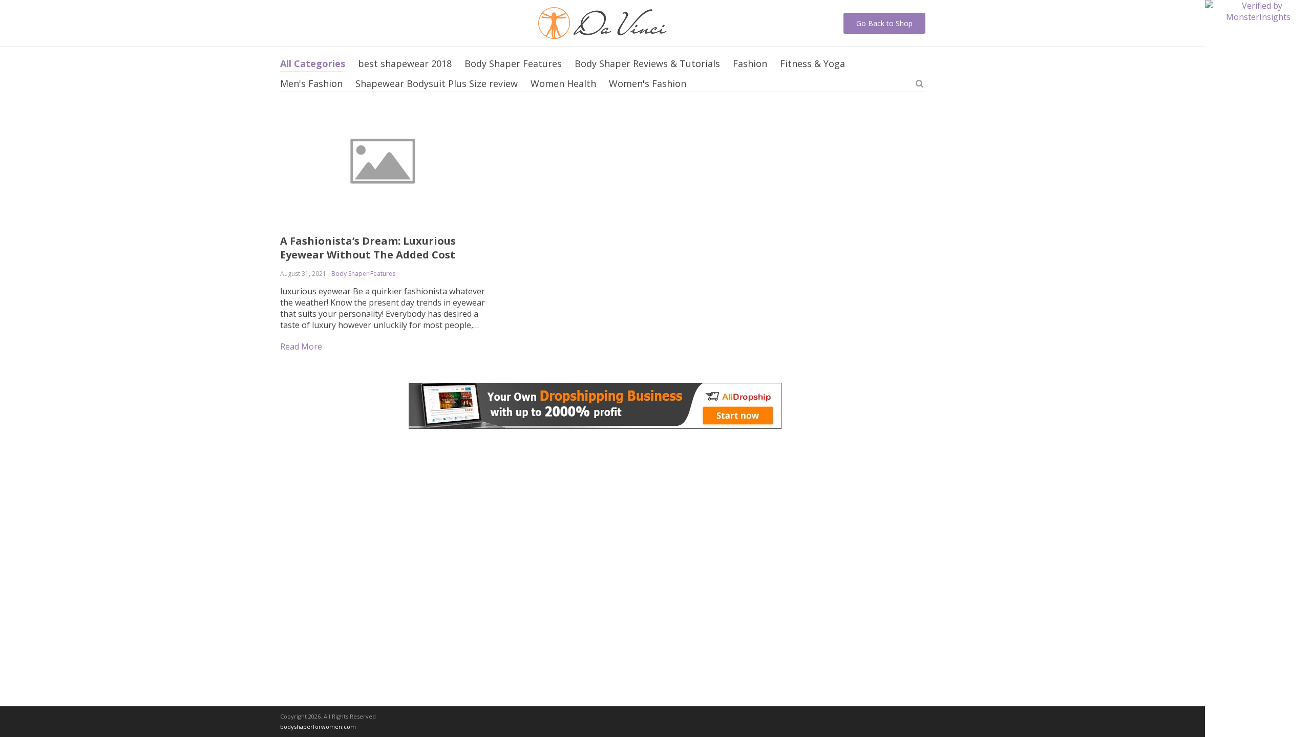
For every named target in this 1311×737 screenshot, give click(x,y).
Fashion (750, 63)
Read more (301, 346)
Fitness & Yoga (812, 63)
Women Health (563, 83)
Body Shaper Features (513, 63)
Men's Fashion (311, 83)
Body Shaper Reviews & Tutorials (647, 63)
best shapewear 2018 (405, 63)
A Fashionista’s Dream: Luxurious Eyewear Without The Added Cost (368, 248)
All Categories (312, 63)
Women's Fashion (647, 83)
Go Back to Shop (884, 23)
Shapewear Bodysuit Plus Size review (436, 83)
